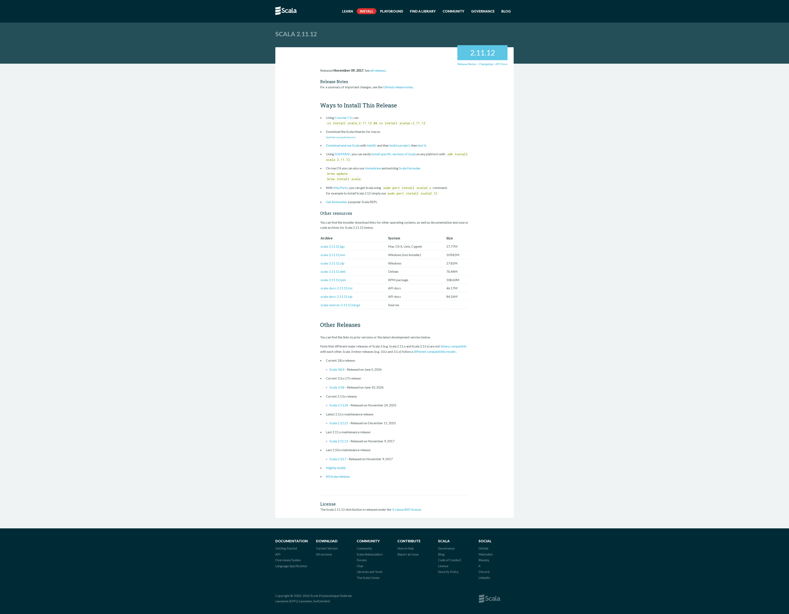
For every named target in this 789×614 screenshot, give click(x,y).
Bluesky (484, 560)
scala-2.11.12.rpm (333, 280)
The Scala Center (368, 578)
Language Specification (291, 566)
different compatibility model (435, 351)
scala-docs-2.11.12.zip (336, 296)
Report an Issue (408, 554)
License (443, 566)
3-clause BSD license (406, 509)
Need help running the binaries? (340, 137)
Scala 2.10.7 (338, 459)
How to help (405, 548)
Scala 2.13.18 (339, 405)
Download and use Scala (343, 145)
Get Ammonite (336, 202)
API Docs (501, 64)
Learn (347, 11)
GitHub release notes (398, 87)
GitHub (483, 548)
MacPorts (340, 188)
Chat (360, 566)
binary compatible (453, 346)
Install (366, 11)
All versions (324, 554)
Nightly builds (336, 468)
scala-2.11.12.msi (333, 255)
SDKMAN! (342, 154)
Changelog (486, 64)
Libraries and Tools (370, 572)
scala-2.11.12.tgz (333, 246)
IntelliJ (371, 145)
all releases (378, 70)
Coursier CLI (343, 118)
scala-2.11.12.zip (332, 263)
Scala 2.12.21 (339, 423)
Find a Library (423, 11)
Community (453, 11)
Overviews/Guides (288, 560)
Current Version (327, 548)
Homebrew (373, 168)
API (277, 554)
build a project (400, 145)
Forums (362, 560)
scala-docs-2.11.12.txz (337, 288)
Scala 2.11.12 (339, 441)
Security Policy (448, 572)
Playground (391, 11)
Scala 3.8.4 (337, 369)
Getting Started (286, 548)
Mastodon (486, 554)
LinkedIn (484, 578)
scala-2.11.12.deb (333, 271)
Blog (506, 11)
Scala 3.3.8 (337, 387)
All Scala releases (338, 476)
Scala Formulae (409, 168)
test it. (422, 145)
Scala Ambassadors (370, 554)
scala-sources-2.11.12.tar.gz (340, 305)
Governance (483, 11)
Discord (484, 572)
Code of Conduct (449, 560)
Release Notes (466, 64)
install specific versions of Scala (393, 154)
